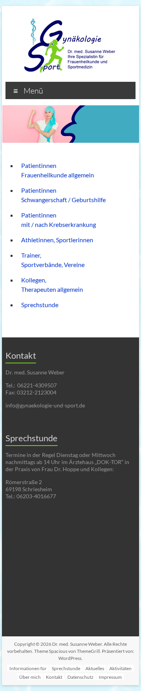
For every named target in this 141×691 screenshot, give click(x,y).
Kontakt (54, 677)
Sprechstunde (39, 304)
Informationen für (28, 668)
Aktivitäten (120, 668)
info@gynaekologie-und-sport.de (45, 405)
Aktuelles (94, 668)
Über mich (30, 677)
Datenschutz (80, 677)
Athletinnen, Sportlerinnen (57, 239)
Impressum (110, 677)
